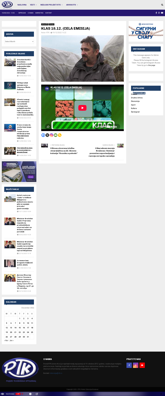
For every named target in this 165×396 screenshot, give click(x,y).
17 (28, 328)
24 (28, 332)
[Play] (30, 394)
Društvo (134, 94)
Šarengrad (135, 112)
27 (11, 337)
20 (11, 332)
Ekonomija (135, 101)
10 (28, 323)
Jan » (11, 340)
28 (15, 337)
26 (7, 337)
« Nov (6, 340)
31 (28, 337)
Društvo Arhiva (137, 98)
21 (15, 332)
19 (7, 332)
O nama (30, 13)
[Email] (55, 135)
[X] (47, 135)
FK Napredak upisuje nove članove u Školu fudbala (23, 86)
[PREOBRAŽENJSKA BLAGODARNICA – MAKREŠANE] (10, 151)
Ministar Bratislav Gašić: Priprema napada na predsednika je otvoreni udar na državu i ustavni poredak (25, 225)
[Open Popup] (36, 394)
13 (11, 328)
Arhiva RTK (71, 5)
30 (24, 337)
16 (24, 328)
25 (32, 332)
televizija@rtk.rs (56, 373)
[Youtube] (142, 365)
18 (32, 328)
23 (24, 332)
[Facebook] (43, 135)
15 (20, 328)
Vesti (32, 5)
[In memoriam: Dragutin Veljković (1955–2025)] (10, 263)
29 (20, 337)
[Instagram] (51, 135)
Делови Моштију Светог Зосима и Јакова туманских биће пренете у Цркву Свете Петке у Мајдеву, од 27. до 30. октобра (25, 281)
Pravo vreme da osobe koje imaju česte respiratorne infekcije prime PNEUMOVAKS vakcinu (24, 131)
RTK (47, 33)
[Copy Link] (59, 135)
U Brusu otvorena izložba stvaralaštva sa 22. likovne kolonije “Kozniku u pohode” (64, 151)
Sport (133, 105)
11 (32, 323)
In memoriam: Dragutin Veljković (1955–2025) (25, 263)
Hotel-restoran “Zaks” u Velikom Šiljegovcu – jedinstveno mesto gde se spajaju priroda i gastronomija (25, 201)
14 (15, 328)
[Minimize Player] (161, 394)
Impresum (22, 13)
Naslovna (22, 5)
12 (7, 328)
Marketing (39, 13)
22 (20, 332)
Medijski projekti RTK (50, 5)
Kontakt (48, 13)
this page (151, 65)
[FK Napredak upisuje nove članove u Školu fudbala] (10, 85)
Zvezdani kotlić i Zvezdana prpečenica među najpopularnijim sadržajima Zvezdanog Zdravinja (24, 66)
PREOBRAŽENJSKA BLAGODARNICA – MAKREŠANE (24, 150)
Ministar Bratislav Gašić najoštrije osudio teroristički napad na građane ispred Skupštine (25, 246)
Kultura (134, 108)
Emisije (51, 24)
